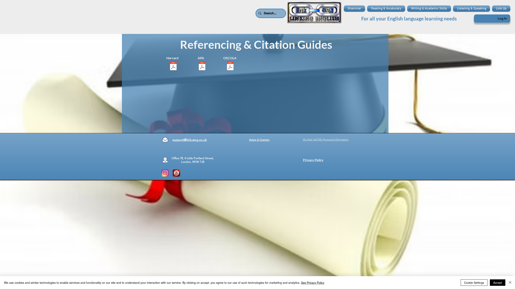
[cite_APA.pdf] (202, 66)
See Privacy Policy (312, 283)
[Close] (510, 282)
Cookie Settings (474, 283)
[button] (355, 8)
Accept (497, 283)
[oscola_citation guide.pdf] (230, 66)
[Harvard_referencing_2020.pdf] (173, 66)
